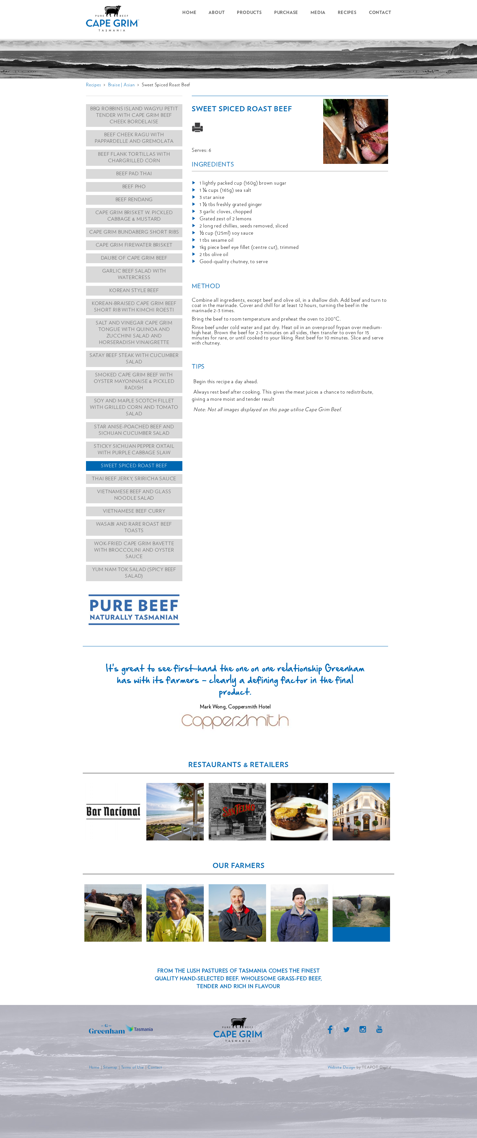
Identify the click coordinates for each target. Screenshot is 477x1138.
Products (249, 13)
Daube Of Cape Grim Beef (134, 258)
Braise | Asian (121, 85)
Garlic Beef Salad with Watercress (134, 274)
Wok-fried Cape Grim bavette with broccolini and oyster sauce (134, 550)
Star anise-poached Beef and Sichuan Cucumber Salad (134, 430)
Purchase (286, 13)
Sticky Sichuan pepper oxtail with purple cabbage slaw (134, 449)
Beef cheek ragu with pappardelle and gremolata (134, 138)
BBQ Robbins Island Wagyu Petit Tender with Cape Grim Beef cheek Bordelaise (134, 115)
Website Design (341, 1067)
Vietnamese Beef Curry (134, 511)
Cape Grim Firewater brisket (134, 245)
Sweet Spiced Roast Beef (134, 465)
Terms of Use (132, 1067)
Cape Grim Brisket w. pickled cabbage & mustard (134, 216)
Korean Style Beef (134, 290)
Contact (380, 13)
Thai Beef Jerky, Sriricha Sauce (134, 478)
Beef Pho (134, 186)
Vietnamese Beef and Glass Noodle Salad (134, 495)
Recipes (347, 13)
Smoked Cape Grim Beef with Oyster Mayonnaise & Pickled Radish (134, 381)
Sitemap (110, 1067)
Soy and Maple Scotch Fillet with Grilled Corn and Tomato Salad (134, 407)
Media (318, 13)
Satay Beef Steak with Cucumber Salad (134, 358)
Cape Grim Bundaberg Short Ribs (134, 232)
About (217, 13)
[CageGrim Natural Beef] (238, 1042)
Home (189, 13)
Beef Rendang (134, 199)
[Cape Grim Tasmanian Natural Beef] (115, 19)
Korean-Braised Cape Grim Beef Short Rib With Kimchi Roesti (134, 306)
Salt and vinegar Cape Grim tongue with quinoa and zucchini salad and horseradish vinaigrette (134, 333)
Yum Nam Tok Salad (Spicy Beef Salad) (134, 573)
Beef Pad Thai (134, 173)
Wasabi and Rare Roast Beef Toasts (134, 527)
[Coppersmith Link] (235, 730)
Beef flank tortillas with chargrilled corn (134, 157)
